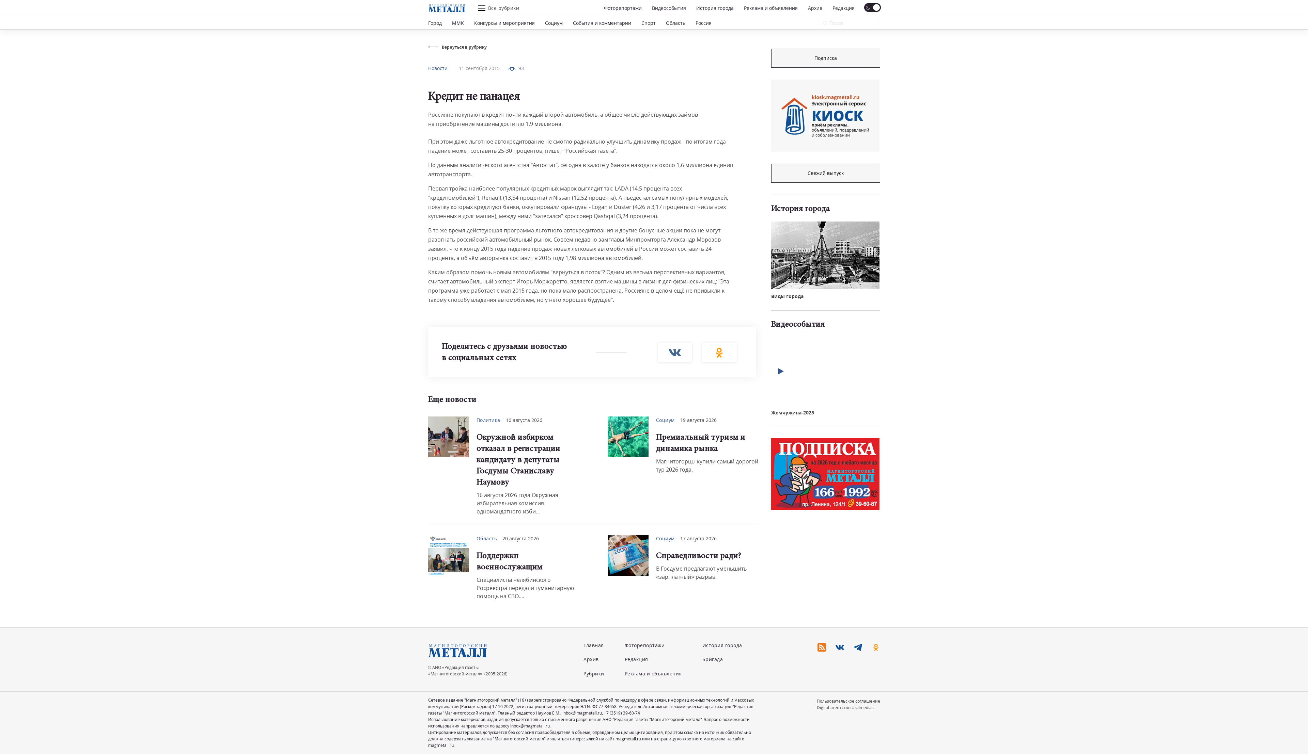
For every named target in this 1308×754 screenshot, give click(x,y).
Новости (438, 68)
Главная (593, 645)
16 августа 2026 (524, 420)
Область (675, 23)
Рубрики (593, 673)
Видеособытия (669, 8)
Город (435, 23)
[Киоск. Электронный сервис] (825, 116)
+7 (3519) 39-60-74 (622, 713)
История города (715, 8)
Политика (488, 420)
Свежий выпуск (826, 173)
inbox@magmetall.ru (582, 713)
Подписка (825, 58)
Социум (554, 23)
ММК (458, 23)
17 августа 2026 (698, 538)
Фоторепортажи (623, 8)
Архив (815, 8)
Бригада (712, 659)
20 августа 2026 (520, 538)
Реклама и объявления (771, 8)
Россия (704, 23)
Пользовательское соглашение (848, 701)
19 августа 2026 (698, 420)
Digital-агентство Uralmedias (845, 707)
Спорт (648, 23)
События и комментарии (602, 23)
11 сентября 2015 (479, 68)
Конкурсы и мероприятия (504, 23)
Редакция (843, 8)
